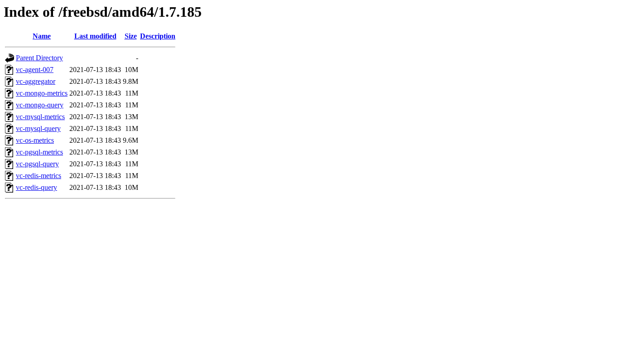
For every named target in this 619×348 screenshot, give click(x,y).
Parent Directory (39, 58)
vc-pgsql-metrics (39, 152)
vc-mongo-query (39, 105)
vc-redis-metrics (38, 175)
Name (42, 36)
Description (157, 36)
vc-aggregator (35, 81)
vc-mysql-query (38, 128)
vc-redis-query (36, 187)
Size (131, 36)
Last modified (95, 36)
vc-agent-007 (34, 69)
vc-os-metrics (35, 140)
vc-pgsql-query (37, 164)
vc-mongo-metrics (42, 93)
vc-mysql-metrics (40, 117)
